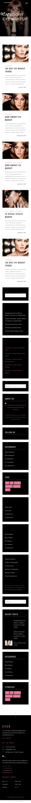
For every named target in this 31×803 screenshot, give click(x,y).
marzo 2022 (8, 510)
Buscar (7, 292)
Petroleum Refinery (10, 572)
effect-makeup (10, 211)
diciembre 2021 (9, 514)
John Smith (8, 348)
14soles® (20, 801)
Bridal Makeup (9, 452)
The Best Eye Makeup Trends (13, 327)
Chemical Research (10, 559)
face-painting (18, 162)
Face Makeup (9, 486)
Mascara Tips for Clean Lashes (13, 324)
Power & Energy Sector (11, 576)
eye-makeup (8, 66)
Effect (11, 483)
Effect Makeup (9, 455)
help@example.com (7, 772)
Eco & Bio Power (9, 566)
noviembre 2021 (9, 517)
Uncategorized (9, 465)
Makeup (8, 489)
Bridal (7, 483)
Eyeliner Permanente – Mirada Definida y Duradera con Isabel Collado (19, 635)
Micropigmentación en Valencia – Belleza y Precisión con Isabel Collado (19, 624)
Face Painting (8, 462)
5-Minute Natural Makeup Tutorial (14, 331)
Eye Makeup (8, 459)
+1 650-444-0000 (10, 747)
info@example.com (7, 770)
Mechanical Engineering (11, 569)
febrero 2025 (8, 507)
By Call (16, 787)
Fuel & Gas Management (11, 562)
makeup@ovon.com (10, 749)
